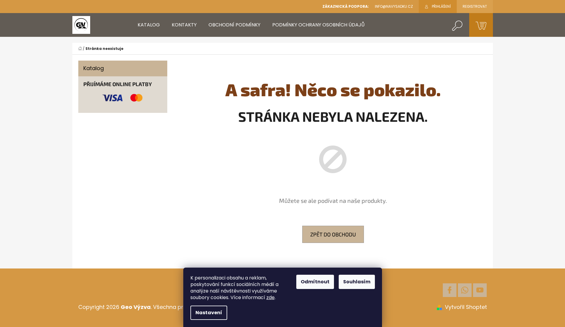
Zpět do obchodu (333, 234)
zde (270, 297)
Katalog (93, 68)
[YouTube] (480, 290)
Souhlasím (356, 281)
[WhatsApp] (465, 290)
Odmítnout (315, 281)
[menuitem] (149, 25)
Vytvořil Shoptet (466, 307)
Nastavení (208, 312)
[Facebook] (449, 290)
